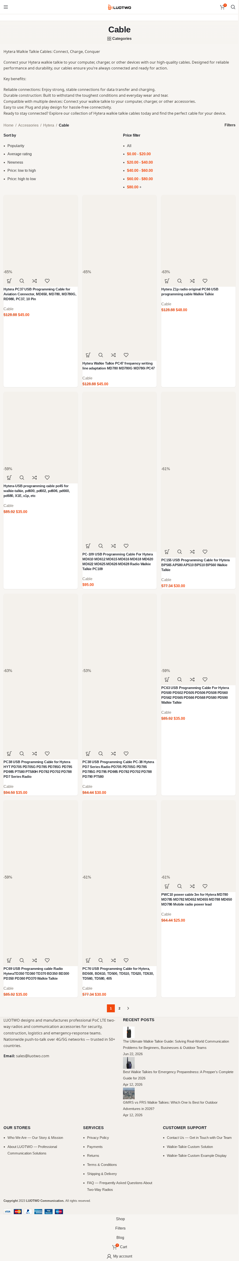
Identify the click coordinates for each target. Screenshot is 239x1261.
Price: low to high (21, 170)
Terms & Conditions (102, 1165)
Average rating (19, 154)
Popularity (15, 146)
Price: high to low (21, 179)
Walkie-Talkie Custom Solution (190, 1147)
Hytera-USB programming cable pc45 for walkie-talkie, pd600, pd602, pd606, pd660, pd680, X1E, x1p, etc (37, 491)
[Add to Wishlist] (47, 281)
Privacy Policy (98, 1138)
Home (9, 125)
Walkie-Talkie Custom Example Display (197, 1156)
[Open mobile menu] (6, 7)
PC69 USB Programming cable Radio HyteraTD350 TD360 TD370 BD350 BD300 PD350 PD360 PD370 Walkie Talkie (36, 973)
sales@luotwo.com (32, 1055)
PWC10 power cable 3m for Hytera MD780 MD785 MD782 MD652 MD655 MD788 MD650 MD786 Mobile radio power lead (196, 899)
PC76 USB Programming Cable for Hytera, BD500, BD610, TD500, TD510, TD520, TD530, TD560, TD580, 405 (118, 973)
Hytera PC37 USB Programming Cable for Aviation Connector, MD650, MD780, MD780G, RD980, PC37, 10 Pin (40, 294)
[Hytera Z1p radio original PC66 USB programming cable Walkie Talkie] (198, 232)
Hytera (48, 125)
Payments (95, 1147)
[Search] (233, 7)
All (129, 146)
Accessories (28, 125)
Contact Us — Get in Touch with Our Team (199, 1138)
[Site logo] (119, 7)
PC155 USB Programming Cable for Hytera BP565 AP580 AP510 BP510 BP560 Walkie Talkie (195, 565)
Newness (15, 162)
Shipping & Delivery (102, 1174)
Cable (9, 309)
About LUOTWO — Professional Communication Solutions (32, 1150)
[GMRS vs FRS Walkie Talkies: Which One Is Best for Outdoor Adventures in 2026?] (129, 1093)
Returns (93, 1156)
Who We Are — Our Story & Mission (35, 1138)
